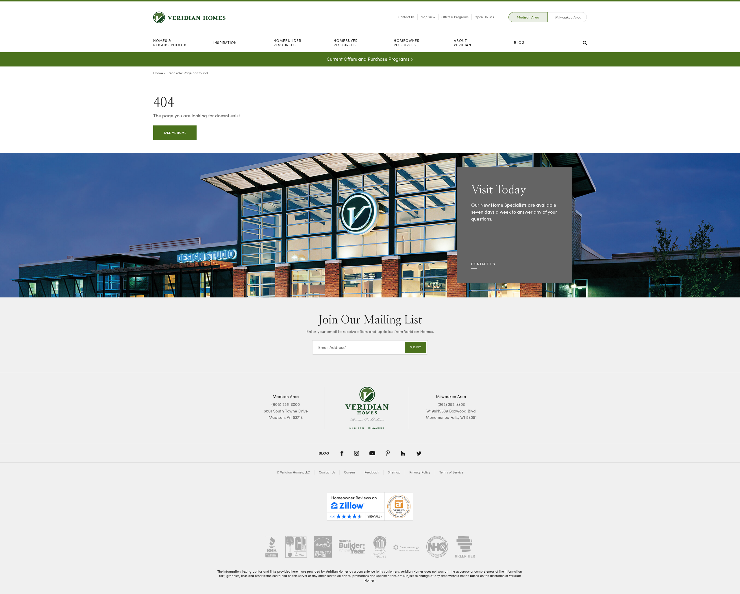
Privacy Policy (419, 472)
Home (158, 73)
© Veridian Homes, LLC (293, 472)
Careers (350, 472)
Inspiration (225, 42)
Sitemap (394, 472)
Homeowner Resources (406, 42)
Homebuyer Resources (346, 42)
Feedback (372, 472)
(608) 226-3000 (285, 404)
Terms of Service (451, 472)
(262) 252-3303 (451, 404)
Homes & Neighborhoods (170, 42)
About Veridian (462, 42)
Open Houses (484, 17)
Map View (428, 17)
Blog (519, 42)
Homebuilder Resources (287, 42)
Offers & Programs (455, 17)
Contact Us (406, 17)
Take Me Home (175, 133)
